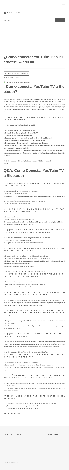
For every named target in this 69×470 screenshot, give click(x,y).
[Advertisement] (34, 40)
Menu (63, 5)
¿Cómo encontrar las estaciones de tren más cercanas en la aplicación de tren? (31, 403)
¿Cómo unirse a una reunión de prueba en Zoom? (22, 406)
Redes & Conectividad (16, 73)
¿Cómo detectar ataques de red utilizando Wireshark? (23, 408)
